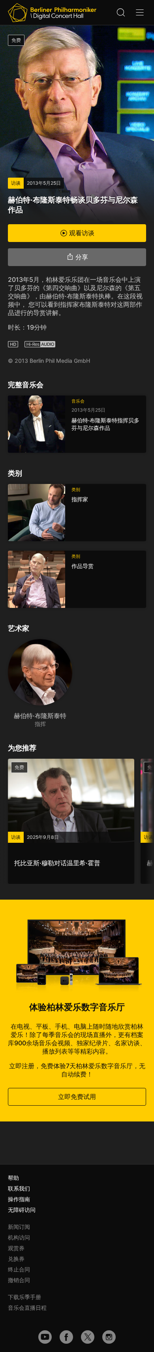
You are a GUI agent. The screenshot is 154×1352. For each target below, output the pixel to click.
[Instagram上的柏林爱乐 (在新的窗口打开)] (109, 1337)
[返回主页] (52, 12)
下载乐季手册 (24, 1297)
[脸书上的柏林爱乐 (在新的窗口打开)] (66, 1337)
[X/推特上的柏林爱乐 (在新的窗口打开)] (87, 1337)
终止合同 (19, 1269)
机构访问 (19, 1237)
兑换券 (16, 1258)
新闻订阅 (19, 1226)
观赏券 (16, 1248)
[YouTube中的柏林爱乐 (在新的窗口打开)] (45, 1337)
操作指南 (19, 1199)
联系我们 (19, 1188)
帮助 (13, 1177)
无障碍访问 (22, 1209)
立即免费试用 (77, 1097)
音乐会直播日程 (27, 1307)
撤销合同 (19, 1280)
